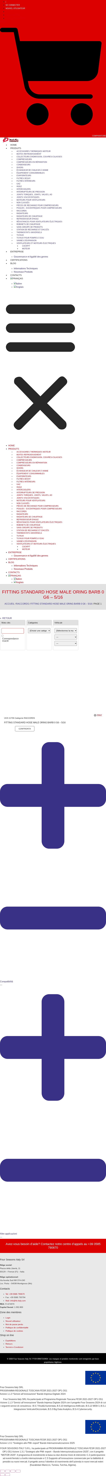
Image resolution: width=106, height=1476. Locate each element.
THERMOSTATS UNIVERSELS (29, 232)
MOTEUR (26, 249)
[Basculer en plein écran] (7, 1471)
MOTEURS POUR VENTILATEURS (31, 200)
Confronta (25, 729)
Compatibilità (6, 981)
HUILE (19, 186)
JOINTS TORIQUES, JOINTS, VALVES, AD (34, 195)
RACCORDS (22, 211)
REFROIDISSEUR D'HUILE (28, 219)
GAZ (18, 184)
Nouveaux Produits (23, 569)
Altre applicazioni (8, 1234)
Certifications (18, 260)
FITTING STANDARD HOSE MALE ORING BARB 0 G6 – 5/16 (61, 604)
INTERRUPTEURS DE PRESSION (31, 192)
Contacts (14, 572)
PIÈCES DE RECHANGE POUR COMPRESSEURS (38, 205)
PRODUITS (15, 148)
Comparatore (99, 136)
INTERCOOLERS (24, 189)
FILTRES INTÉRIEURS (26, 181)
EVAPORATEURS (24, 176)
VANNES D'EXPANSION (26, 240)
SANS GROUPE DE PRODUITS (30, 227)
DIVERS (20, 167)
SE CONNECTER (13, 5)
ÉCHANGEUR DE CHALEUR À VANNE (32, 170)
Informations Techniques (26, 268)
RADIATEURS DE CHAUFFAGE (30, 216)
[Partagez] (12, 1471)
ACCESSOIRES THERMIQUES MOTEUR (34, 151)
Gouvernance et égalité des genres (31, 257)
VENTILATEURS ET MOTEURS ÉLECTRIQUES (36, 243)
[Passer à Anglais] (18, 287)
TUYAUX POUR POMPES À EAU (30, 238)
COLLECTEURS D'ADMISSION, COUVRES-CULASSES (39, 157)
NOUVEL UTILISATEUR (15, 8)
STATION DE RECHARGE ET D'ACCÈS (33, 230)
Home (11, 445)
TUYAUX (20, 235)
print (99, 715)
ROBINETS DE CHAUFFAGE (28, 224)
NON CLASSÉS (23, 203)
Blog (13, 263)
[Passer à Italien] (18, 283)
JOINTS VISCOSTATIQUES (28, 197)
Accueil (9, 604)
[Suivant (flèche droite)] (7, 1475)
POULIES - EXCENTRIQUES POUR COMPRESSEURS (39, 208)
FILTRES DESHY (24, 178)
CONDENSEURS (23, 165)
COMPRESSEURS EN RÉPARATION (32, 162)
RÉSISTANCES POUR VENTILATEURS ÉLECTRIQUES (39, 222)
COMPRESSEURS (24, 159)
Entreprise (17, 251)
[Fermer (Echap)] (18, 1471)
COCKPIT (26, 246)
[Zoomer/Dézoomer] (2, 1471)
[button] (40, 365)
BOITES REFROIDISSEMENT (29, 154)
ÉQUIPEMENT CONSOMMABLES (31, 173)
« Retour (6, 618)
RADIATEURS (22, 213)
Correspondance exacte (10, 640)
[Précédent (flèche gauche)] (2, 1475)
